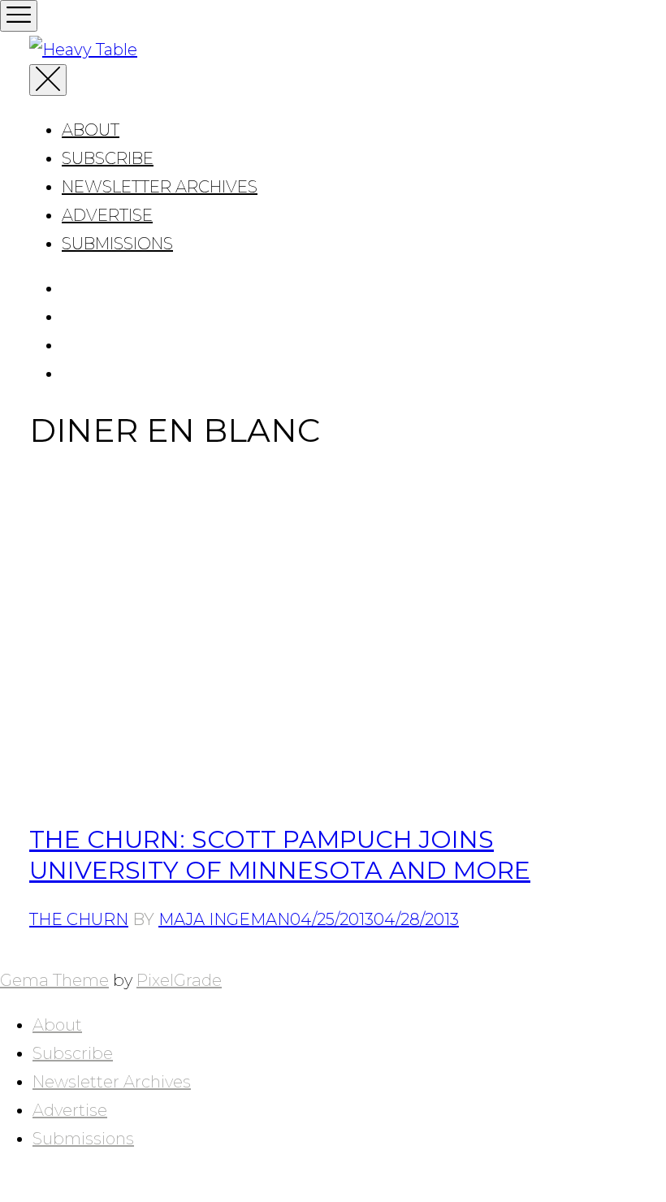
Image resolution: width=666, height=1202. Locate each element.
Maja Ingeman (224, 919)
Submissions (117, 243)
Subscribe (108, 158)
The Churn (78, 919)
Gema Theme (54, 980)
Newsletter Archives (159, 187)
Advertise (107, 215)
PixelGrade (179, 980)
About (90, 130)
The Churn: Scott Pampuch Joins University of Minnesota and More (279, 854)
